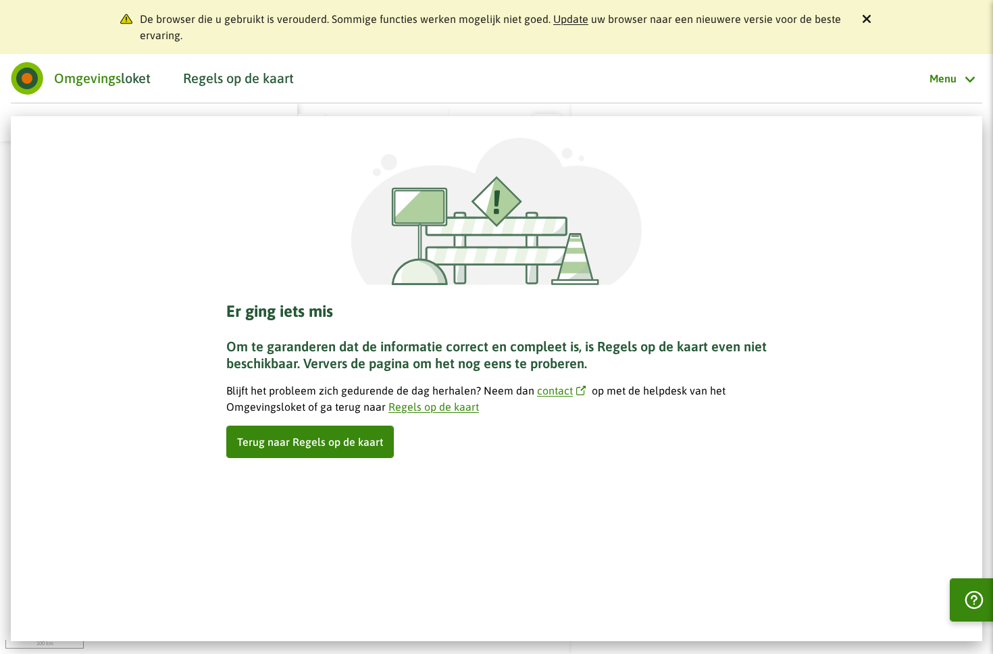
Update (570, 19)
